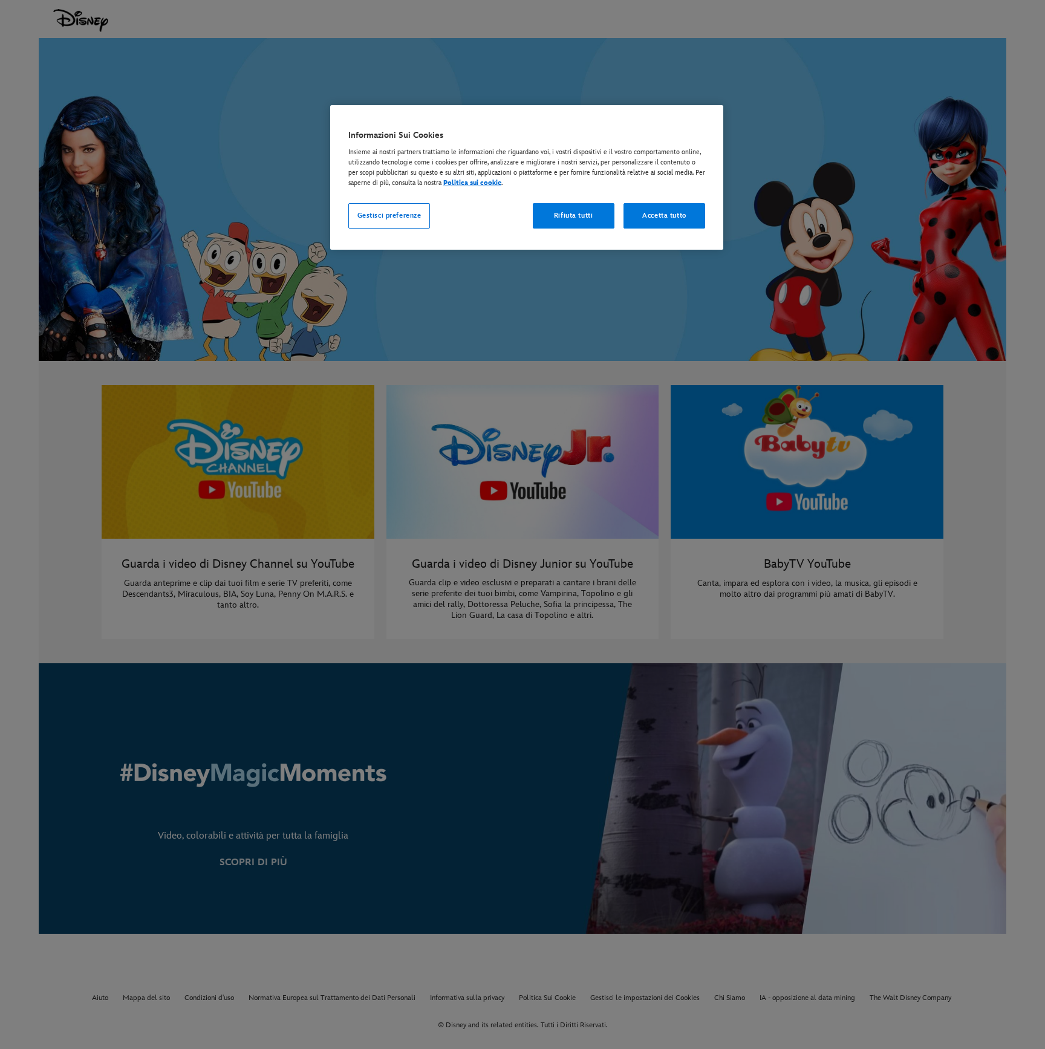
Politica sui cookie (472, 183)
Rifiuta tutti (573, 215)
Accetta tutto (664, 215)
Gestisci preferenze (389, 215)
